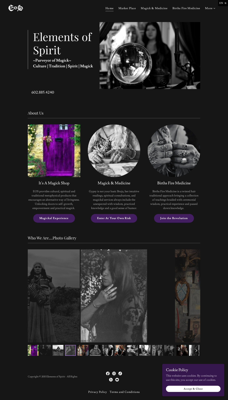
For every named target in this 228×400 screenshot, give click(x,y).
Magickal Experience (54, 218)
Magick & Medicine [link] (154, 8)
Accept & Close (193, 388)
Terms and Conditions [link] (125, 392)
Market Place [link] (127, 8)
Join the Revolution (174, 218)
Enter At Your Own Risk (114, 218)
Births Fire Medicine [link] (186, 8)
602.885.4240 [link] (42, 92)
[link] (15, 7)
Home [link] (109, 8)
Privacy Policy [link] (97, 392)
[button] (210, 8)
